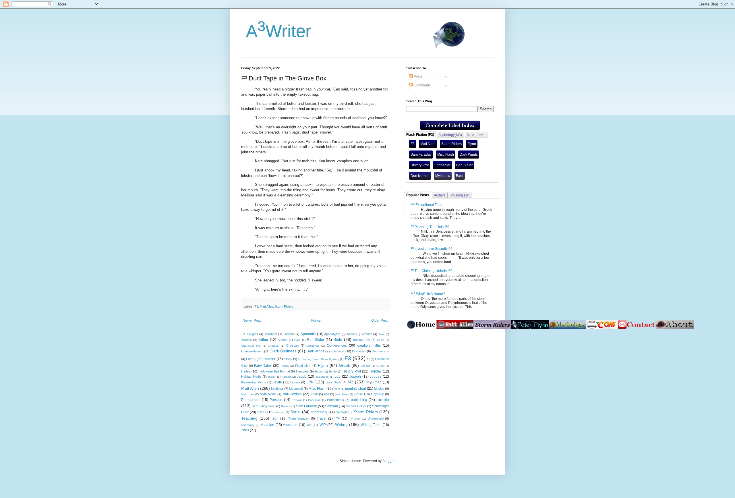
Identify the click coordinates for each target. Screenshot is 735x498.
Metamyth (296, 388)
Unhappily (247, 424)
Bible (337, 339)
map (378, 382)
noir (326, 394)
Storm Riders (284, 306)
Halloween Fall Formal (274, 371)
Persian (297, 400)
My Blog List (459, 195)
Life (309, 382)
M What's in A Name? (428, 294)
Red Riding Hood (263, 406)
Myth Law (247, 394)
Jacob (301, 377)
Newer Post (252, 321)
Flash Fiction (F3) (420, 135)
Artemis (246, 339)
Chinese (273, 345)
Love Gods (333, 382)
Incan (272, 376)
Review (286, 406)
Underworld (376, 418)
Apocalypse (332, 334)
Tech (274, 418)
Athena (282, 339)
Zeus (245, 430)
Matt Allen (266, 306)
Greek (344, 365)
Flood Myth (303, 365)
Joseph (355, 377)
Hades (245, 371)
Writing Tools (371, 425)
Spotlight (342, 412)
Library (295, 382)
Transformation (299, 418)
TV (338, 418)
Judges (375, 377)
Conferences (337, 345)
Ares (381, 334)
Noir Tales (342, 394)
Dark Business (283, 351)
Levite (277, 382)
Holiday (376, 371)
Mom (337, 388)
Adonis (289, 334)
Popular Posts (417, 195)
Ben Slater (315, 340)
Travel (321, 418)
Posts (417, 76)
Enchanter (267, 359)
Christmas (312, 345)
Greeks (365, 365)
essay (288, 359)
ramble (382, 399)
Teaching (249, 418)
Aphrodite (308, 334)
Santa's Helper (356, 406)
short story (319, 412)
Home (316, 321)
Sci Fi (261, 412)
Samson (331, 406)
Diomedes (359, 351)
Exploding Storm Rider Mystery (318, 359)
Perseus (276, 400)
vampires (290, 425)
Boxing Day (361, 339)
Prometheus (335, 400)
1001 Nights (249, 334)
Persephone (250, 400)
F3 (256, 306)
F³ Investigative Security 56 (431, 249)
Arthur (263, 340)
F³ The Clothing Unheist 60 (431, 271)
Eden (249, 359)
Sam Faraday (306, 406)
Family (285, 365)
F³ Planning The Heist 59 (430, 227)
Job (338, 377)
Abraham (270, 334)
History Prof (352, 371)
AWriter (276, 31)
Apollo (351, 334)
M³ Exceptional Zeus (426, 205)
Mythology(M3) (450, 135)
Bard (297, 339)
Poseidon (314, 400)
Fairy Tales (263, 366)
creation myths (369, 345)
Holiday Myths (251, 376)
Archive (440, 195)
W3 (309, 424)
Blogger (388, 461)
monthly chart (355, 389)
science (279, 412)
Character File (251, 345)
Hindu (333, 371)
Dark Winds (315, 351)
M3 (350, 382)
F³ (368, 359)
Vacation (267, 425)
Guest (380, 365)
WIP (323, 425)
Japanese (322, 376)
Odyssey (377, 394)
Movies (379, 388)
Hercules (302, 371)
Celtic (380, 339)
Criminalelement (252, 351)
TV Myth (355, 418)
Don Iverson (380, 351)
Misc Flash (317, 389)
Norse (358, 394)
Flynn (323, 365)
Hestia (319, 371)
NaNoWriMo (292, 394)
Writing (341, 424)
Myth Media (268, 394)
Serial (295, 412)
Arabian (366, 334)
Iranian (286, 376)
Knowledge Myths (253, 382)
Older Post (379, 321)
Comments (422, 85)
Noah (314, 394)
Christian (292, 345)
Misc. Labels (476, 135)
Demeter (338, 351)
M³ (367, 382)
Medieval (277, 388)
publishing (359, 400)
